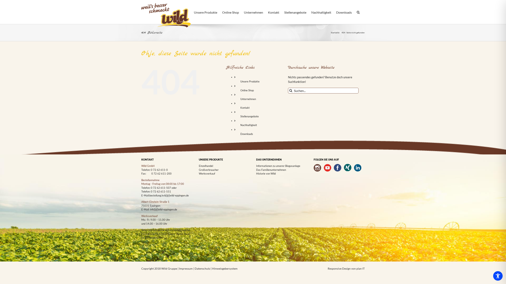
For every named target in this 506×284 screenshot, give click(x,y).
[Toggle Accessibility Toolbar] (498, 276)
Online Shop (247, 90)
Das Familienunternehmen (271, 169)
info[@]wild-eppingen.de (163, 209)
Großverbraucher (209, 169)
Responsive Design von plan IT (346, 268)
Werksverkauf (207, 173)
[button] (358, 13)
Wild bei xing (347, 168)
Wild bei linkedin (358, 168)
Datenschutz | (203, 268)
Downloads (246, 133)
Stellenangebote (249, 116)
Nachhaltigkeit (248, 125)
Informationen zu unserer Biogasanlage (278, 165)
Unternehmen (248, 99)
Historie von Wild (266, 173)
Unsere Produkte (250, 81)
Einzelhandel (206, 165)
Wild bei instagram (317, 168)
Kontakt (245, 107)
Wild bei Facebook (337, 168)
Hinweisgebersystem (225, 268)
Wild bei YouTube (327, 168)
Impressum (186, 268)
